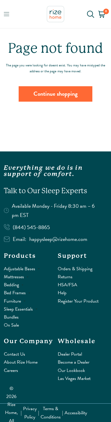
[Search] (90, 14)
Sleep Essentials (18, 309)
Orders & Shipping (75, 268)
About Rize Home (21, 362)
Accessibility (76, 412)
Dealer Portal (70, 354)
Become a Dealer (73, 362)
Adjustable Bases (19, 268)
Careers (11, 370)
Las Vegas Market (74, 378)
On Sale (11, 325)
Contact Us (14, 354)
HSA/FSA (67, 284)
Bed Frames (15, 292)
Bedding (11, 284)
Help (62, 292)
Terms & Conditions (51, 413)
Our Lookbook (71, 370)
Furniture (12, 301)
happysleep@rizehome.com (58, 239)
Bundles (11, 317)
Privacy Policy (30, 413)
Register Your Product (78, 301)
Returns (65, 276)
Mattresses (14, 276)
